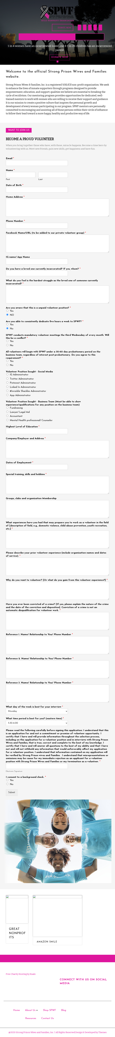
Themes (102, 1032)
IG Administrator (19, 375)
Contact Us (47, 1018)
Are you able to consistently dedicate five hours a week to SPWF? (44, 321)
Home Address (15, 197)
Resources (30, 1018)
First (8, 179)
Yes (11, 311)
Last (40, 179)
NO (12, 315)
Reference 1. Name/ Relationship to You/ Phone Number (39, 634)
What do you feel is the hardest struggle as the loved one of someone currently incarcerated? (52, 282)
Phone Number (15, 221)
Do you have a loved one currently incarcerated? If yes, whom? (43, 269)
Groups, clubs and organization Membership (31, 498)
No (11, 329)
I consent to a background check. (26, 777)
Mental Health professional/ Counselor (31, 420)
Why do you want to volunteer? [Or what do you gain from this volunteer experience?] (57, 580)
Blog (63, 1010)
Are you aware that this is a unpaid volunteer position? (38, 308)
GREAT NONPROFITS (17, 933)
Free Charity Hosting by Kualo (21, 974)
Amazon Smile (47, 942)
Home (16, 1010)
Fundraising (16, 408)
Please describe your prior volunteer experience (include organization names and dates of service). (56, 554)
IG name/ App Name (18, 257)
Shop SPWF (49, 1010)
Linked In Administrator (23, 387)
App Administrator (20, 395)
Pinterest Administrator (23, 383)
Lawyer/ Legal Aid (20, 412)
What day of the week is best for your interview (34, 707)
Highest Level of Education (22, 427)
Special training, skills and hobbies (26, 474)
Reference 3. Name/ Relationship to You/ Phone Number (39, 683)
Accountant (16, 416)
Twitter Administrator (22, 379)
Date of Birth (14, 185)
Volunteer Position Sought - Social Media (29, 372)
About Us (30, 1010)
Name (10, 170)
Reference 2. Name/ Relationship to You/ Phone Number (39, 658)
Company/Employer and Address (26, 438)
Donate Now (64, 27)
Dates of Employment (19, 462)
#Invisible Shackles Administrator (28, 391)
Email (10, 158)
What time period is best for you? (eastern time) (35, 718)
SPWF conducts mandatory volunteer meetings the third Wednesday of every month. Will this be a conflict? (57, 337)
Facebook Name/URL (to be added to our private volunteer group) (46, 233)
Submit (11, 792)
